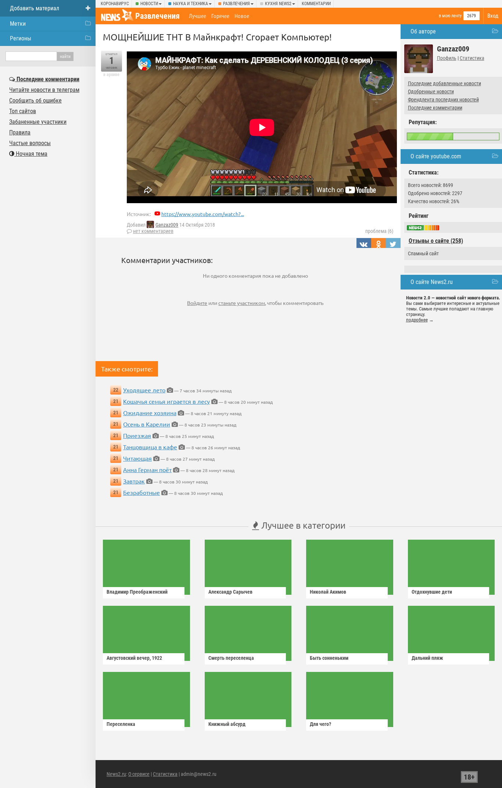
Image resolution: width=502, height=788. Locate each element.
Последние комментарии (435, 108)
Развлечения (236, 3)
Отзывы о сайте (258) (436, 240)
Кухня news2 (278, 3)
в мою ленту (450, 15)
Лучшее (197, 16)
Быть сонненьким (329, 658)
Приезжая (137, 435)
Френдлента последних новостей (443, 99)
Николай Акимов (328, 592)
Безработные (141, 492)
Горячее (220, 16)
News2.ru (116, 774)
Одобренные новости (431, 91)
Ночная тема (30, 153)
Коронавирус (115, 3)
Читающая (137, 458)
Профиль (446, 58)
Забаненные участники (38, 121)
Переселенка (121, 724)
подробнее (417, 320)
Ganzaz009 (166, 225)
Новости (149, 3)
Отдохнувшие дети (432, 592)
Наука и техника (190, 3)
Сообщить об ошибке (35, 100)
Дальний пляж (427, 658)
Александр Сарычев (230, 592)
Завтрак (134, 481)
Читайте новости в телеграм (44, 89)
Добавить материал (34, 8)
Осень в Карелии (146, 424)
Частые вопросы (30, 143)
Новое (241, 16)
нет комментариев (153, 231)
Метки (18, 23)
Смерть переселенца (231, 658)
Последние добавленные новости (444, 83)
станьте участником (241, 302)
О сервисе (139, 774)
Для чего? (320, 724)
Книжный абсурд (226, 724)
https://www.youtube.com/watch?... (202, 214)
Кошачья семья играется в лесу (166, 401)
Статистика (472, 58)
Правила (20, 132)
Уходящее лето (144, 389)
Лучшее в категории (302, 525)
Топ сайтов (22, 111)
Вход (492, 15)
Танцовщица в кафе (150, 446)
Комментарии (316, 3)
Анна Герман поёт (147, 469)
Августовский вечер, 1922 (134, 658)
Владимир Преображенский (137, 592)
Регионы (20, 38)
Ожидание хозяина (149, 412)
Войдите (197, 302)
